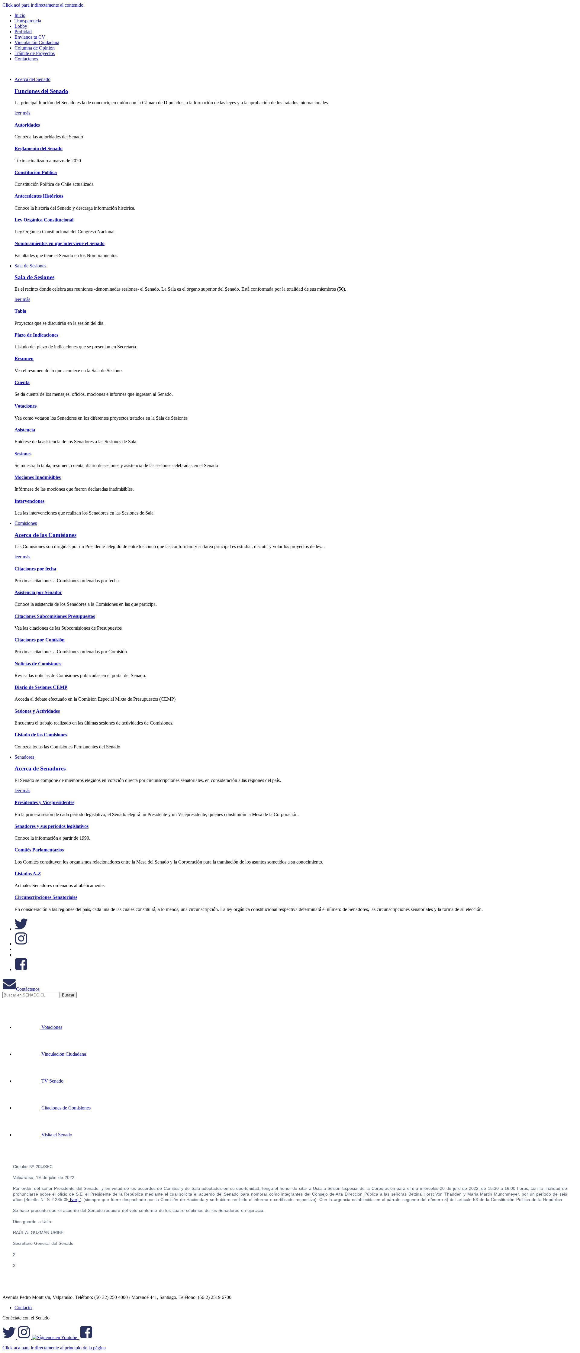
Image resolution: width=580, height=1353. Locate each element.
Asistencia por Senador (38, 592)
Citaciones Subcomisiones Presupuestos (54, 616)
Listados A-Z (27, 873)
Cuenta (22, 382)
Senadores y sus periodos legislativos (51, 826)
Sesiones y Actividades (37, 711)
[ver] (74, 1199)
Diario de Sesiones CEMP (40, 687)
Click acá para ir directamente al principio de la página (54, 1347)
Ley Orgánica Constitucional (43, 219)
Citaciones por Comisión (39, 639)
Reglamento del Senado (38, 148)
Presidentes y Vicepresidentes (44, 802)
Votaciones (25, 405)
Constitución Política (35, 172)
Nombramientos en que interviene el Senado (59, 243)
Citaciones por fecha (35, 568)
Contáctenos (28, 989)
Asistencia (24, 429)
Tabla (20, 311)
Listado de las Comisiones (40, 734)
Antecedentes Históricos (38, 196)
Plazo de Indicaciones (36, 334)
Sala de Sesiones (30, 265)
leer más (22, 112)
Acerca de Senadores (40, 768)
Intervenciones (29, 501)
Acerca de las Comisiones (45, 535)
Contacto (23, 1307)
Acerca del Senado (32, 79)
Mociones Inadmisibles (37, 477)
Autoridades (27, 125)
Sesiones (22, 453)
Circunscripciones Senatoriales (45, 897)
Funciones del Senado (41, 91)
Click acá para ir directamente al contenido (42, 5)
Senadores (24, 757)
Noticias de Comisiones (37, 663)
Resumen (24, 358)
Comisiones (25, 523)
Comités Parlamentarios (39, 849)
